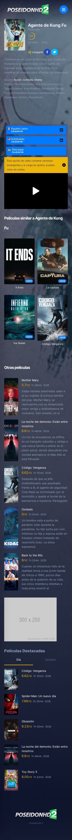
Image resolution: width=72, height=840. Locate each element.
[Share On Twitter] (54, 52)
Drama (38, 79)
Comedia (28, 79)
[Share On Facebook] (47, 52)
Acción (17, 79)
